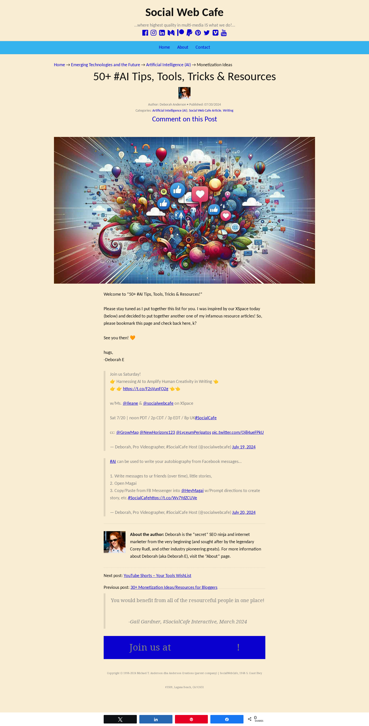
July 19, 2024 (244, 447)
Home (164, 47)
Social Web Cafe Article (205, 111)
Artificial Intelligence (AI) (169, 111)
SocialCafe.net (205, 647)
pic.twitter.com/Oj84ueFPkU (238, 432)
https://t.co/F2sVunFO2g (145, 389)
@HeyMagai (192, 491)
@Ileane (130, 403)
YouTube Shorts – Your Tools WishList (157, 576)
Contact (203, 47)
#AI (113, 461)
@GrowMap (127, 432)
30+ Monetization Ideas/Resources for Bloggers (174, 587)
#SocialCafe (206, 418)
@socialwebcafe (158, 403)
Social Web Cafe (184, 13)
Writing (228, 111)
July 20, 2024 (244, 512)
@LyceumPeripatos (193, 432)
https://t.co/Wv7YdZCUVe (173, 498)
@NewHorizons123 (157, 432)
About (182, 47)
